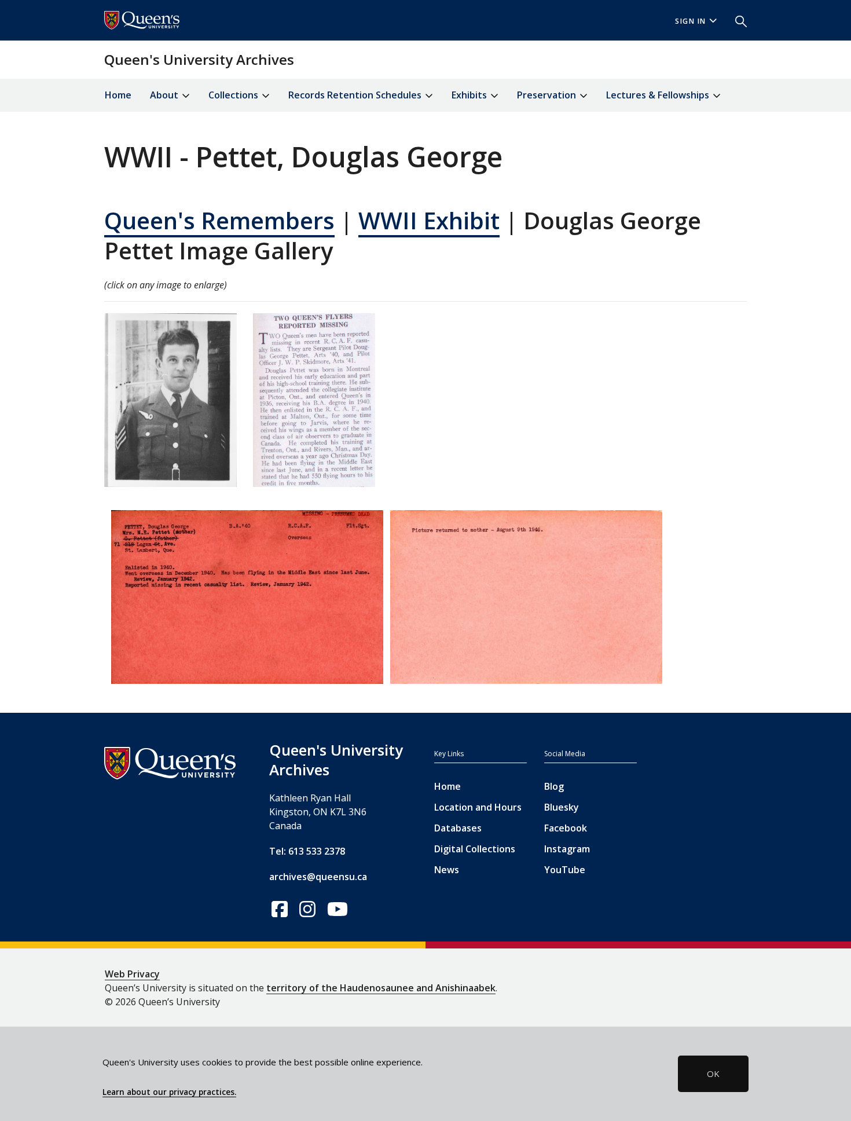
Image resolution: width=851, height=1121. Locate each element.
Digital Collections (474, 848)
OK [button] (713, 1073)
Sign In (690, 21)
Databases (458, 828)
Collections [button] (234, 95)
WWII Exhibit (429, 220)
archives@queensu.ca (318, 876)
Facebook (565, 828)
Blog (554, 786)
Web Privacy (132, 974)
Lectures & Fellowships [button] (658, 95)
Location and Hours (478, 807)
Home (118, 95)
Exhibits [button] (470, 95)
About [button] (165, 95)
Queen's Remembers (219, 220)
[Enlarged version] (170, 404)
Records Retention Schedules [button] (356, 95)
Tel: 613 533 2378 (307, 851)
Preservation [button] (547, 95)
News (446, 869)
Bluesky (561, 807)
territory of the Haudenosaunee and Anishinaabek (381, 987)
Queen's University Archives (199, 59)
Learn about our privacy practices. (169, 1092)
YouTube (564, 869)
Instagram (567, 848)
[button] (736, 20)
